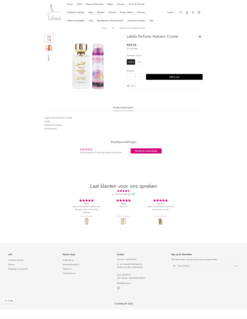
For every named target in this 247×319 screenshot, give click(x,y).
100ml (131, 61)
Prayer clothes (126, 12)
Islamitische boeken (136, 20)
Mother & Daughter (76, 20)
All (113, 28)
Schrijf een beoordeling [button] (146, 150)
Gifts (91, 20)
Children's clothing (75, 12)
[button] (199, 12)
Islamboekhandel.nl (71, 264)
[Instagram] (118, 288)
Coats (79, 4)
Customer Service (15, 260)
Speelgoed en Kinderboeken (110, 20)
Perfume (141, 12)
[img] (123, 191)
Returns (11, 264)
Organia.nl (67, 268)
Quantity (130, 70)
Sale (151, 20)
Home (70, 4)
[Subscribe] (236, 266)
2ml (139, 61)
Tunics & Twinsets (136, 4)
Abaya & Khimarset (94, 4)
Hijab (90, 12)
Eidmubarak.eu (69, 273)
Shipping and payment (18, 268)
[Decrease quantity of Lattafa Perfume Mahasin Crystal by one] (130, 77)
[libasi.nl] (53, 12)
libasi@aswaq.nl (124, 283)
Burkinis (112, 12)
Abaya (110, 4)
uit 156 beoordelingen (121, 194)
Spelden (101, 12)
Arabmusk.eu (68, 260)
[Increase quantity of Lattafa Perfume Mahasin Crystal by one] (140, 77)
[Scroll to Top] (242, 305)
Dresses (120, 4)
